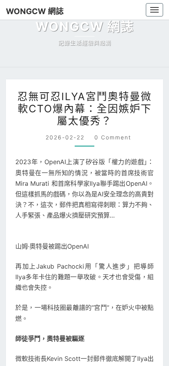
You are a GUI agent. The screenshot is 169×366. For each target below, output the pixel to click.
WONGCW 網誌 (31, 11)
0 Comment (111, 137)
